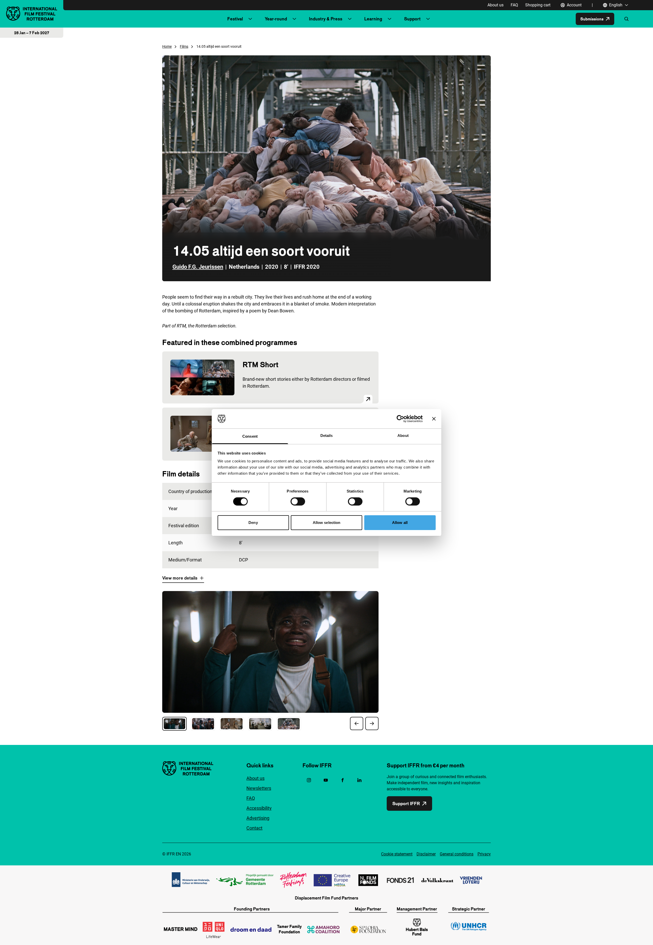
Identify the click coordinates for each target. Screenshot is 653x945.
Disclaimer (426, 854)
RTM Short (260, 364)
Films (184, 46)
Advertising (257, 818)
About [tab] (403, 435)
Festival (235, 18)
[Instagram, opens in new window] (309, 780)
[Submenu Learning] (389, 18)
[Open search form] (626, 19)
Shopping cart (537, 5)
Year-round (276, 18)
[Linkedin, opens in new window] (359, 780)
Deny (253, 522)
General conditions (456, 854)
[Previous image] (356, 723)
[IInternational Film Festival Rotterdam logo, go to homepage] (31, 14)
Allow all (400, 522)
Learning (373, 18)
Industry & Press (325, 18)
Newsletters (258, 788)
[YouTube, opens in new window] (325, 780)
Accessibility (259, 808)
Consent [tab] (250, 436)
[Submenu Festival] (250, 18)
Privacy (484, 854)
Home (167, 46)
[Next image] (372, 723)
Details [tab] (326, 435)
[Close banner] (434, 419)
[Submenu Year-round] (294, 18)
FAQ (514, 5)
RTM (181, 325)
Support (412, 18)
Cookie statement (396, 854)
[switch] (298, 501)
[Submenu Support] (428, 18)
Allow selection (327, 522)
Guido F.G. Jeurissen (197, 267)
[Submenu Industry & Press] (349, 18)
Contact (254, 828)
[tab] (174, 724)
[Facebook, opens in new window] (342, 780)
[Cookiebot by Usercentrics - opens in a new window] (400, 419)
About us (495, 5)
